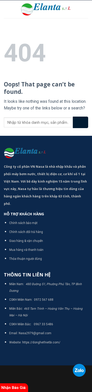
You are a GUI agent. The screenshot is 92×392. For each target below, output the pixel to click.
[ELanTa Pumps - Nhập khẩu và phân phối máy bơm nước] (46, 9)
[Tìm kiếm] (86, 9)
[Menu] (7, 9)
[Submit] (80, 122)
